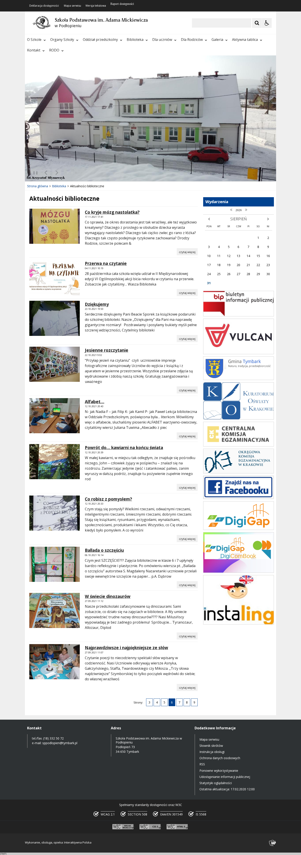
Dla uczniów (162, 39)
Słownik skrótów (211, 745)
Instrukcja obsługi (212, 752)
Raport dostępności (122, 4)
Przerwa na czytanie (106, 263)
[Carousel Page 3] (76, 173)
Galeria (217, 39)
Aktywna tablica (245, 39)
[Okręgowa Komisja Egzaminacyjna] (238, 472)
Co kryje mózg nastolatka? (112, 212)
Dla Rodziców (192, 39)
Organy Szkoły (62, 39)
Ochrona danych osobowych (219, 758)
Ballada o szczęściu (104, 550)
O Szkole (34, 39)
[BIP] (238, 315)
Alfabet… (94, 402)
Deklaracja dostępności (44, 5)
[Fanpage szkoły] (238, 498)
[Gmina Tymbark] (238, 379)
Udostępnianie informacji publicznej (224, 777)
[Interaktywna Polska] (272, 843)
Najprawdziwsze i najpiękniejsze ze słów (126, 648)
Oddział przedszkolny (100, 39)
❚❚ (33, 172)
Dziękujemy (97, 304)
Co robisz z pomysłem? (108, 499)
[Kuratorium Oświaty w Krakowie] (238, 418)
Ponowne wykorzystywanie (218, 770)
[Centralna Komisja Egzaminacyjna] (238, 445)
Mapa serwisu (72, 5)
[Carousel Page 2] (72, 173)
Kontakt (33, 50)
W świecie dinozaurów (107, 596)
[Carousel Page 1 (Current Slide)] (68, 173)
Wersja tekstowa (95, 5)
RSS (202, 764)
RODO (54, 50)
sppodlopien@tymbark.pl (60, 743)
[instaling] (238, 623)
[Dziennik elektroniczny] (238, 353)
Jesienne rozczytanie (106, 350)
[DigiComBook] (238, 571)
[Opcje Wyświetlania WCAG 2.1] (267, 23)
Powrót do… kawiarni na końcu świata (124, 447)
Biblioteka (135, 39)
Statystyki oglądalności (215, 783)
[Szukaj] (257, 23)
